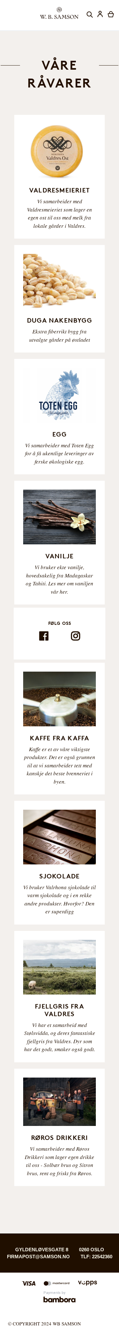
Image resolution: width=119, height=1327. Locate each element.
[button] (100, 15)
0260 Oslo (91, 1249)
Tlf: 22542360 (96, 1256)
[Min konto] (100, 15)
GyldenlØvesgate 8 (41, 1249)
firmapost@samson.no (38, 1256)
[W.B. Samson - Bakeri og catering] (59, 13)
